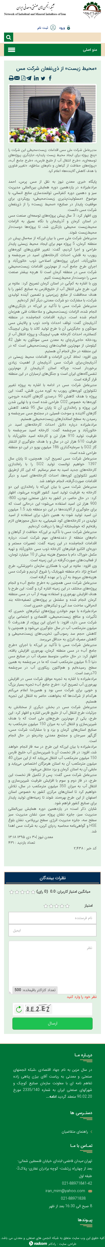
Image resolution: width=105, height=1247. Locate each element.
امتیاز (89, 906)
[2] (51, 906)
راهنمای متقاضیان (75, 1132)
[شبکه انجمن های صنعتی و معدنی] (35, 11)
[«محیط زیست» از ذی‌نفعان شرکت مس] (52, 113)
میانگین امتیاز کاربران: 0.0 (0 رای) (63, 892)
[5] (67, 906)
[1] (45, 906)
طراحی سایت (67, 1243)
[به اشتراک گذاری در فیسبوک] (50, 78)
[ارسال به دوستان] (17, 78)
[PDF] (23, 78)
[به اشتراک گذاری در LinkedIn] (36, 78)
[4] (62, 906)
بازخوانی (19, 1008)
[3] (56, 906)
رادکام (52, 1243)
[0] (11, 892)
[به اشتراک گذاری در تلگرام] (29, 78)
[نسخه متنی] (11, 78)
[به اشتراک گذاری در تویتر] (43, 78)
